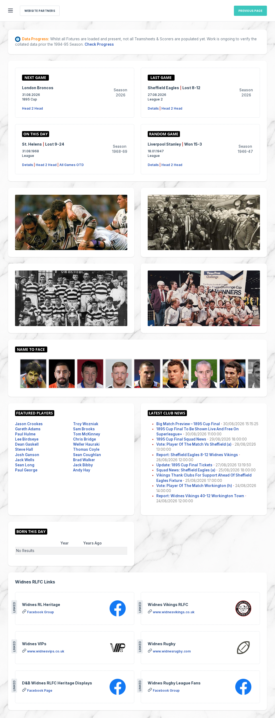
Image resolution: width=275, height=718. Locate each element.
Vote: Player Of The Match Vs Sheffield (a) (193, 444)
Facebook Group (40, 612)
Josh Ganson (27, 455)
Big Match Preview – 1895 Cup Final (188, 424)
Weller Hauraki (86, 444)
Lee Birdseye (26, 439)
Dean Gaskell (27, 444)
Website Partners (39, 10)
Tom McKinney (86, 434)
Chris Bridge (84, 439)
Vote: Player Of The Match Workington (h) (194, 486)
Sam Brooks (84, 429)
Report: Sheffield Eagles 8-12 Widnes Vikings (197, 455)
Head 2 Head (32, 108)
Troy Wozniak (85, 424)
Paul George (26, 470)
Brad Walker (84, 460)
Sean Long (24, 465)
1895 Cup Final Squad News (181, 439)
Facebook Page (39, 690)
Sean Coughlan (87, 455)
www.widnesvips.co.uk (45, 651)
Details (153, 108)
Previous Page (250, 10)
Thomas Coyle (86, 449)
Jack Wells (24, 460)
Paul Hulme (25, 434)
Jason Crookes (29, 424)
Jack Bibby (83, 465)
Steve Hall (24, 449)
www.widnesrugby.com (172, 651)
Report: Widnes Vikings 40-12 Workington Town (200, 496)
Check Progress (99, 44)
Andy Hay (81, 470)
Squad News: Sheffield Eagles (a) (185, 470)
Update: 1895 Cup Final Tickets (184, 465)
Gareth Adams (28, 429)
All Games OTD (71, 165)
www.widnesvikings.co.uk (173, 612)
